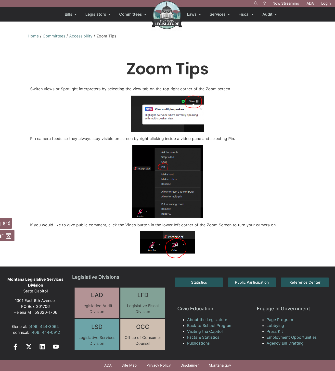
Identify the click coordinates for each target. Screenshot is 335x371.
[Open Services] (229, 14)
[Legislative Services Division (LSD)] (97, 334)
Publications (198, 343)
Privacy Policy (158, 365)
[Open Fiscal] (253, 14)
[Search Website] (256, 3)
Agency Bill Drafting (285, 343)
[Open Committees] (145, 14)
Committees (54, 36)
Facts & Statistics (203, 337)
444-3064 (49, 326)
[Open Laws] (200, 14)
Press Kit (275, 331)
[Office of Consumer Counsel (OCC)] (142, 334)
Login (326, 3)
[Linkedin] (42, 347)
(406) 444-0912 (45, 332)
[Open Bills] (75, 14)
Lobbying (275, 325)
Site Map (129, 365)
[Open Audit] (276, 14)
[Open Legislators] (109, 14)
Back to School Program (209, 325)
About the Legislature (207, 319)
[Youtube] (56, 347)
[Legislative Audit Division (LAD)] (97, 303)
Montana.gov (220, 365)
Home (33, 36)
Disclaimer (189, 365)
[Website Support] (264, 3)
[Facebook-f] (15, 347)
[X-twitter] (29, 347)
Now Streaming (285, 3)
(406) (33, 326)
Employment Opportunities (292, 337)
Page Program (280, 319)
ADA (310, 3)
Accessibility (80, 36)
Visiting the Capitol (205, 331)
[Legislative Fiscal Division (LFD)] (142, 303)
